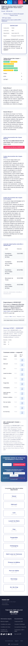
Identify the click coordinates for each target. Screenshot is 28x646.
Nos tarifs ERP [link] (18, 634)
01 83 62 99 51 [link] (5, 604)
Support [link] (16, 640)
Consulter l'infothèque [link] (20, 624)
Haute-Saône (6, 311)
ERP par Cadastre (20, 473)
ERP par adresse (8, 473)
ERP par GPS (14, 475)
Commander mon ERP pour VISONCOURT (14, 147)
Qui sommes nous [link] (9, 640)
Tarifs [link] (21, 640)
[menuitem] (3, 11)
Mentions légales (4, 621)
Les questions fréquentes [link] (20, 627)
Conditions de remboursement (4, 630)
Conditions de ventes (6, 624)
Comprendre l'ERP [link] (19, 621)
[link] (9, 2)
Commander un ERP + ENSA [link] (20, 630)
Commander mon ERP (19, 464)
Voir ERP (22, 360)
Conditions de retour (5, 627)
